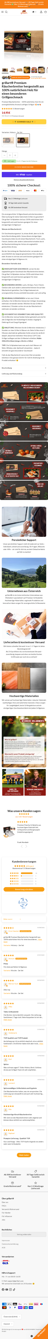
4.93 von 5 (30, 866)
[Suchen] (7, 11)
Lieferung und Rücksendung (12, 374)
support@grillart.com (15, 1281)
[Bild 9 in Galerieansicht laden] (24, 42)
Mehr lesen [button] (8, 1020)
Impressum (6, 1240)
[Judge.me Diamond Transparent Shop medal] (23, 902)
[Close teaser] (32, 1336)
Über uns (5, 1202)
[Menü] (2, 11)
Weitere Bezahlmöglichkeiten (24, 180)
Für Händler (6, 1213)
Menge (4, 151)
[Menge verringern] (4, 155)
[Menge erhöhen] (15, 155)
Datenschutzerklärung (10, 1244)
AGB (3, 1248)
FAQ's (4, 1206)
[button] (34, 12)
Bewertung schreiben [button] (24, 889)
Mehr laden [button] (24, 1155)
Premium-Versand (18, 116)
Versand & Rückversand (10, 1209)
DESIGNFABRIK (30, 1329)
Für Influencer (7, 1216)
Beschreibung (7, 368)
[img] (24, 814)
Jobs (3, 1220)
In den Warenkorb (24, 167)
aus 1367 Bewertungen (24, 817)
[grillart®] (24, 12)
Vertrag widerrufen (24, 1234)
